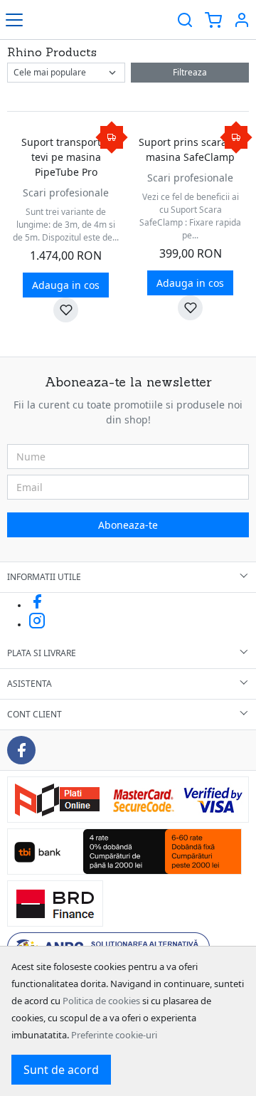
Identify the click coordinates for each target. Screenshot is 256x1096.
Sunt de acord (61, 1069)
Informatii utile (44, 577)
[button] (242, 19)
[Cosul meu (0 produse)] (213, 19)
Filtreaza (190, 72)
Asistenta (29, 684)
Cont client (34, 714)
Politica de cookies (101, 1000)
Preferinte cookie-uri (114, 1034)
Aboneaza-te (128, 525)
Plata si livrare (41, 653)
